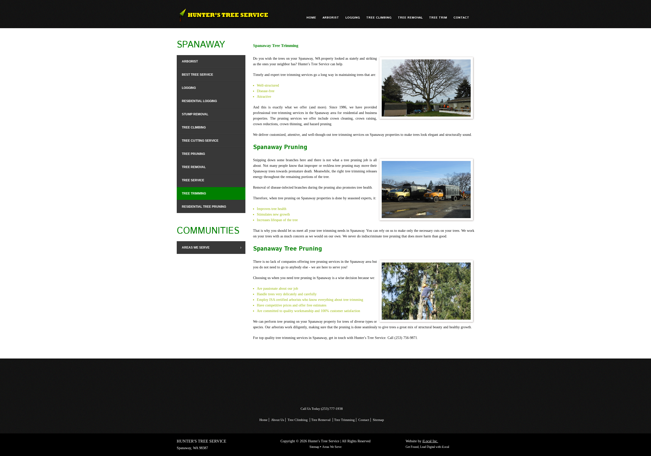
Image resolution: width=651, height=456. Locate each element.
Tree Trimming (344, 420)
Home (263, 420)
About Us (277, 420)
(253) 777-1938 (332, 409)
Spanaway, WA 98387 (192, 448)
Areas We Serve (332, 447)
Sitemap (378, 420)
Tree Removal (321, 420)
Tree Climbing (297, 420)
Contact (363, 420)
